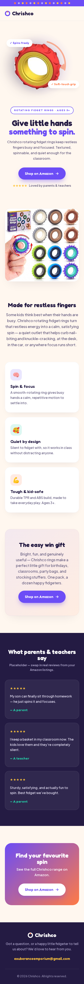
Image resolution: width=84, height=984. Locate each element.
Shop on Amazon (39, 173)
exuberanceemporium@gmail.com (42, 958)
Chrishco (22, 13)
